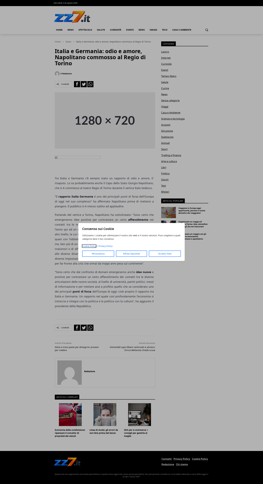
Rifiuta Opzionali (131, 253)
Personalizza (98, 253)
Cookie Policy (89, 246)
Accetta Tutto (165, 253)
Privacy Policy (105, 246)
